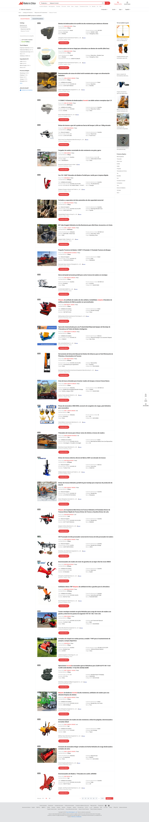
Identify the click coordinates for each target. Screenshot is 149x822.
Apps (120, 9)
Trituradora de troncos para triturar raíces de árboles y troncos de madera (81, 433)
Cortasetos (119, 183)
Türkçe (110, 807)
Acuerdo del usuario (59, 805)
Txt (90, 6)
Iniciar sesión (127, 4)
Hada (72, 6)
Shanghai (23, 81)
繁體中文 (43, 807)
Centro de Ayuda (43, 805)
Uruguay (76, 6)
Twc (118, 185)
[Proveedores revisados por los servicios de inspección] (27, 39)
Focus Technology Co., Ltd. (71, 812)
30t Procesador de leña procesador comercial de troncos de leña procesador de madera (85, 537)
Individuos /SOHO (25, 56)
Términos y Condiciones (76, 816)
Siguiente (108, 798)
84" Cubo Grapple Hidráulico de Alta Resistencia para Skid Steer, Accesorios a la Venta (85, 225)
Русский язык (81, 807)
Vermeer (119, 190)
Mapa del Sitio (93, 805)
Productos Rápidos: (43, 6)
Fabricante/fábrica (26, 49)
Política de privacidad (69, 805)
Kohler (68, 6)
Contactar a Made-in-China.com (82, 805)
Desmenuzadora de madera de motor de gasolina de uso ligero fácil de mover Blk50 (84, 562)
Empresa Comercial (26, 47)
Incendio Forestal (121, 180)
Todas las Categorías (26, 9)
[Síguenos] (106, 805)
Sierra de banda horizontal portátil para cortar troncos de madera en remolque (82, 275)
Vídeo (39, 23)
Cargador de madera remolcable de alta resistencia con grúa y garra (79, 150)
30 (46, 798)
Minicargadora (52, 6)
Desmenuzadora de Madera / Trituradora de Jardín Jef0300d (77, 774)
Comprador (104, 9)
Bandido (93, 6)
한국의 (86, 807)
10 (43, 798)
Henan (23, 77)
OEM (23, 63)
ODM (23, 61)
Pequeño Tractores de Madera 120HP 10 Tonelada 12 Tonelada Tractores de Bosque (84, 250)
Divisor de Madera (121, 188)
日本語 (48, 807)
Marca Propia (25, 65)
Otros (22, 67)
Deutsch (63, 807)
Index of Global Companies (96, 809)
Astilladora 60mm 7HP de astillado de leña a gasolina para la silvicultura (84, 586)
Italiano (74, 807)
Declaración (50, 805)
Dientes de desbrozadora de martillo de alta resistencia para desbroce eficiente (83, 23)
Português (69, 807)
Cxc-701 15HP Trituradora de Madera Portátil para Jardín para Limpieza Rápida (83, 175)
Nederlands (96, 807)
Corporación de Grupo (26, 51)
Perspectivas (100, 805)
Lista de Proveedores (38, 18)
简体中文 (38, 807)
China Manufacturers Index (71, 809)
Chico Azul (63, 6)
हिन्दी (101, 807)
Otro (22, 54)
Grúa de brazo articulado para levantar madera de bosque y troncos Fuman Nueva (83, 381)
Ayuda (113, 9)
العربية (91, 807)
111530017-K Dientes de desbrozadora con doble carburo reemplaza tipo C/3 (85, 100)
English (33, 807)
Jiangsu (23, 79)
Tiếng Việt (115, 807)
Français (53, 807)
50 (49, 798)
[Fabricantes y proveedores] (27, 3)
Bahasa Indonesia (123, 807)
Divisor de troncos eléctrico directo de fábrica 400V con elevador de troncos (82, 458)
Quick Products (61, 809)
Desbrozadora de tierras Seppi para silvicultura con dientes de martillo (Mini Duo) (83, 48)
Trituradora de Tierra (84, 6)
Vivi (97, 6)
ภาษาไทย (105, 807)
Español (58, 807)
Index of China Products (84, 809)
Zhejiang (23, 75)
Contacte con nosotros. (27, 90)
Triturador (58, 6)
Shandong (24, 73)
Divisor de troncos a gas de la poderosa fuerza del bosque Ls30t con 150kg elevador (84, 125)
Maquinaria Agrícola (25, 29)
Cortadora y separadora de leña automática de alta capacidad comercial (80, 200)
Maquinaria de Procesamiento (23, 26)
